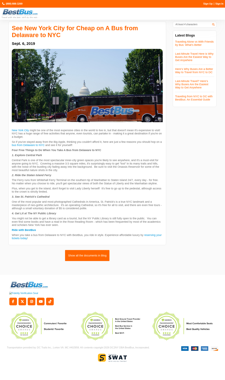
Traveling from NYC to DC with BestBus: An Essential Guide (194, 98)
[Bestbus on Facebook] (13, 301)
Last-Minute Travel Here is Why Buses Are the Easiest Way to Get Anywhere (194, 57)
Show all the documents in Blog (87, 255)
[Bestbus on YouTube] (41, 301)
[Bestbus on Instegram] (31, 301)
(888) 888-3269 (14, 3)
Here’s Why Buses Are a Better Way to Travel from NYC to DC (194, 71)
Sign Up (208, 3)
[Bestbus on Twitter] (22, 301)
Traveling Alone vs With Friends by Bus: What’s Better (194, 43)
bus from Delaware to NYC (28, 145)
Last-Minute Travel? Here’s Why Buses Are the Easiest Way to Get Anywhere (191, 84)
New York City (20, 130)
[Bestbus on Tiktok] (50, 301)
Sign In (219, 3)
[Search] (213, 24)
